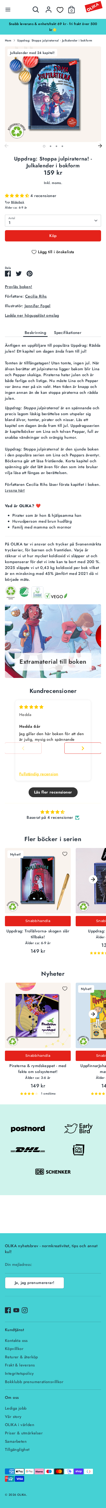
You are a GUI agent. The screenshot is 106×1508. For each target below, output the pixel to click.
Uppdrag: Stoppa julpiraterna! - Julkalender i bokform (54, 40)
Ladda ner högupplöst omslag (32, 315)
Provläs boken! (18, 287)
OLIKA (21, 1495)
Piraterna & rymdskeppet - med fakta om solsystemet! (37, 1068)
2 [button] (50, 146)
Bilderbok (17, 202)
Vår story (13, 1416)
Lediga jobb (15, 1408)
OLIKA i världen (19, 1425)
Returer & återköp (21, 1357)
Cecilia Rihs (36, 296)
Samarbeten (16, 1441)
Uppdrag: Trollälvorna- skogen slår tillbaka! (38, 934)
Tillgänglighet (17, 1449)
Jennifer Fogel (38, 306)
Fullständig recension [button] (38, 774)
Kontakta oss (16, 1340)
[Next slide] (83, 748)
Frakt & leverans (20, 1365)
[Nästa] (100, 146)
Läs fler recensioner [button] (53, 792)
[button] (17, 195)
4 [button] (62, 146)
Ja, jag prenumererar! (34, 1282)
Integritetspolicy (19, 1373)
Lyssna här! (15, 490)
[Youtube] (16, 1310)
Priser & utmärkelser (24, 1433)
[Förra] (6, 146)
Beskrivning (35, 332)
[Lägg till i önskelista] (65, 854)
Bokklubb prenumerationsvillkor (34, 1382)
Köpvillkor (14, 1348)
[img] (31, 707)
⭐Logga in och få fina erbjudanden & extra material (53, 23)
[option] (53, 24)
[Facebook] (8, 1310)
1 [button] (44, 146)
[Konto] (48, 7)
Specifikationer (67, 332)
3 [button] (56, 146)
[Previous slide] (23, 748)
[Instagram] (25, 1310)
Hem (8, 40)
